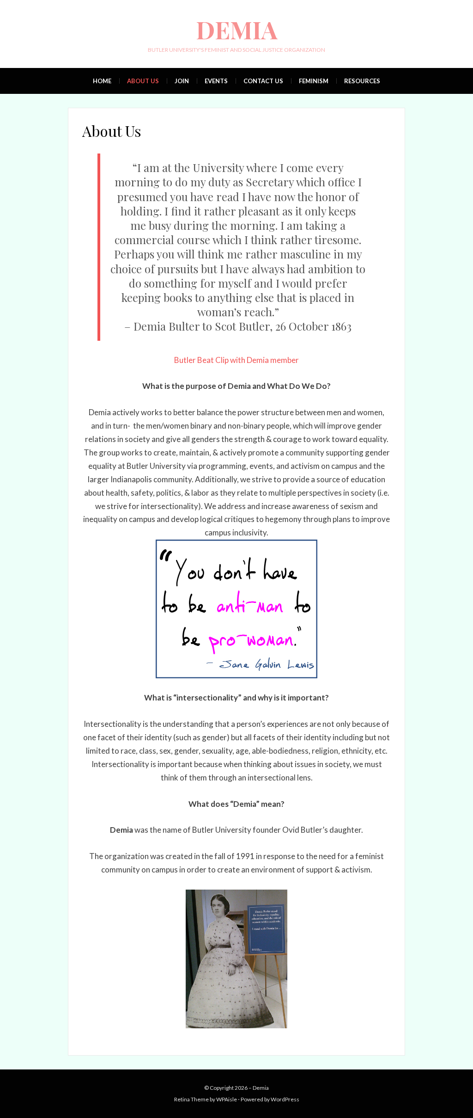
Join (182, 81)
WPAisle (226, 1099)
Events (216, 81)
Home (102, 81)
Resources (362, 81)
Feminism (313, 81)
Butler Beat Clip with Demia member (236, 360)
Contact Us (263, 81)
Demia (237, 29)
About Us (143, 81)
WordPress (285, 1099)
